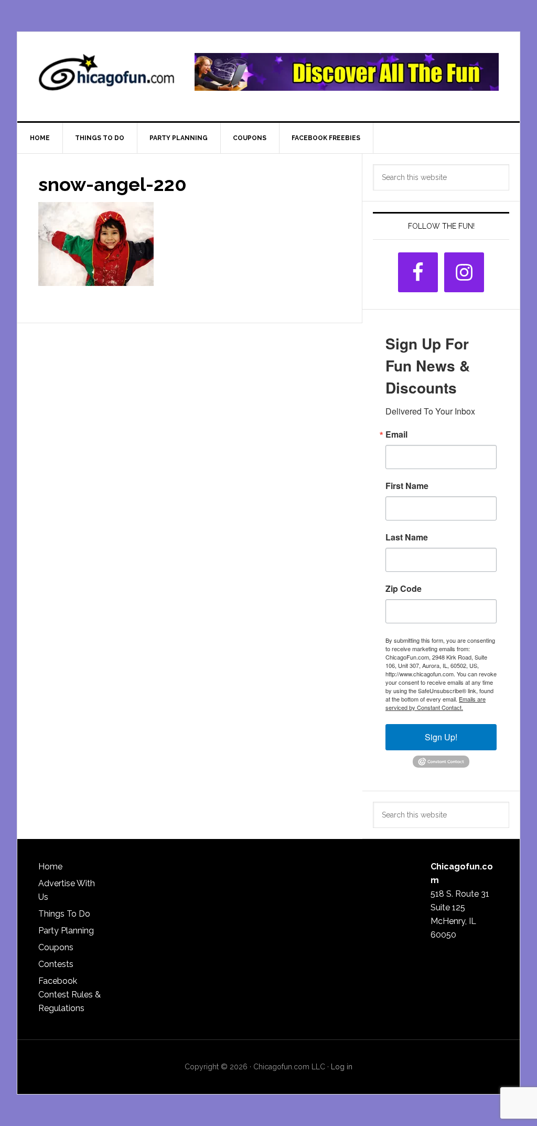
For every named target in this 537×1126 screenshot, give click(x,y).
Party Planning (66, 931)
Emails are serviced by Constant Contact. (435, 703)
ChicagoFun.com (106, 76)
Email (396, 434)
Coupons (55, 947)
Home (50, 867)
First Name (406, 486)
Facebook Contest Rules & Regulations (69, 994)
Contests (55, 964)
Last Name (406, 537)
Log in (341, 1067)
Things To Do (64, 914)
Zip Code (403, 589)
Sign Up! (441, 737)
